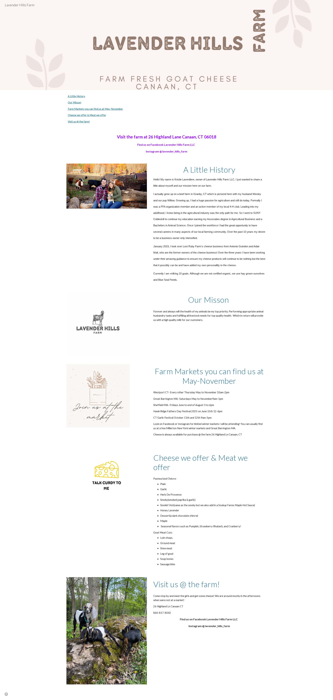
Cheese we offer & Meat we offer (87, 115)
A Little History (76, 96)
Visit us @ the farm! (79, 121)
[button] (6, 694)
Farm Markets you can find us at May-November (95, 108)
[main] (166, 143)
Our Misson (74, 102)
